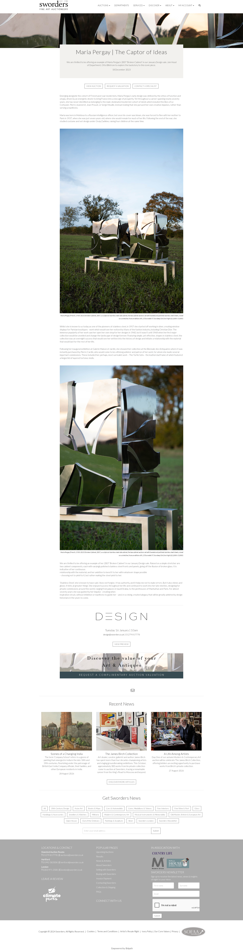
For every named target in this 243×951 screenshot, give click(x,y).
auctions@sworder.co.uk (71, 855)
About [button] (169, 5)
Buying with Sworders (106, 874)
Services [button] (138, 5)
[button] (200, 5)
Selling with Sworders (106, 869)
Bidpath (129, 948)
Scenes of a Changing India (67, 753)
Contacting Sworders (106, 883)
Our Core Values (162, 931)
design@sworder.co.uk (113, 634)
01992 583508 (50, 862)
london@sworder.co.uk (70, 870)
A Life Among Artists (176, 753)
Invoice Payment (104, 878)
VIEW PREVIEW (121, 644)
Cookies (91, 931)
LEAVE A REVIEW (52, 878)
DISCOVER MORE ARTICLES (121, 782)
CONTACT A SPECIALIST (145, 86)
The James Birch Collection (121, 753)
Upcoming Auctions (104, 852)
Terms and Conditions (107, 931)
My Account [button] (185, 5)
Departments (121, 5)
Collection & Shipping (105, 887)
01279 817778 (50, 855)
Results (99, 856)
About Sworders (104, 865)
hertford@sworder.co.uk (72, 862)
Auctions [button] (103, 5)
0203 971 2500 (50, 870)
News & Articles (103, 861)
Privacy (175, 931)
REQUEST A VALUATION (118, 86)
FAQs (98, 891)
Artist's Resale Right (129, 931)
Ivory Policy (147, 931)
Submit (156, 831)
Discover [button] (154, 5)
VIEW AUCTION (93, 86)
